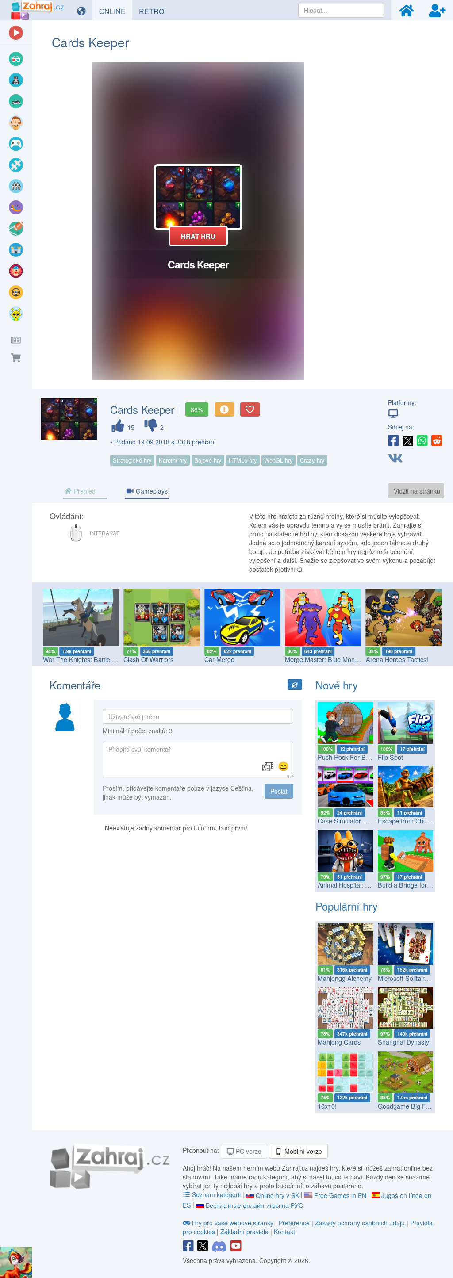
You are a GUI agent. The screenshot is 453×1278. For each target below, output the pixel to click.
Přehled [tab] (84, 490)
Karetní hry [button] (173, 460)
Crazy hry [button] (312, 460)
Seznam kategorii (216, 1194)
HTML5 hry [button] (243, 460)
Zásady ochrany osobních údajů (360, 1222)
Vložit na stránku (417, 490)
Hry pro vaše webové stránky (232, 1222)
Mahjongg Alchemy (345, 978)
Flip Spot (390, 757)
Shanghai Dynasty (403, 1041)
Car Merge (219, 659)
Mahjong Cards (339, 1041)
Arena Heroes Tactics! (397, 659)
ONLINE (115, 11)
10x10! (327, 1106)
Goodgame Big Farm (407, 1106)
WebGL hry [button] (278, 460)
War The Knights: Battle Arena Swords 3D (102, 659)
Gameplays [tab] (151, 490)
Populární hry (346, 906)
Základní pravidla (244, 1231)
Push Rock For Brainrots (352, 757)
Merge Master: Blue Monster (325, 659)
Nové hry (336, 685)
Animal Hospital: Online (350, 884)
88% (197, 409)
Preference (295, 1222)
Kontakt (284, 1231)
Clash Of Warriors (148, 659)
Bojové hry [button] (208, 460)
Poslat (279, 791)
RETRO (155, 11)
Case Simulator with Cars (353, 820)
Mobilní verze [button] (302, 1151)
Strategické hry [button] (132, 460)
